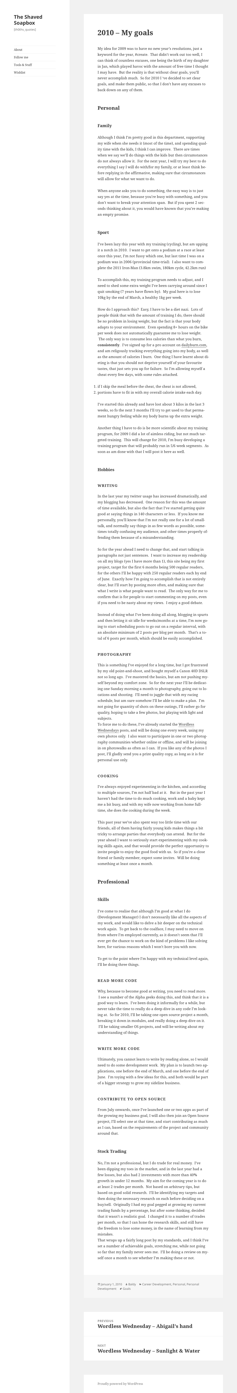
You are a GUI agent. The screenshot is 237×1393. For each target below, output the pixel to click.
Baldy (132, 1284)
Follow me (21, 57)
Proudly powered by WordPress (120, 1384)
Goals (127, 1289)
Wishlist (19, 72)
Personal (179, 1284)
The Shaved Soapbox (28, 19)
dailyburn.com (193, 345)
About (18, 50)
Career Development (156, 1284)
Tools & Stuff (23, 65)
